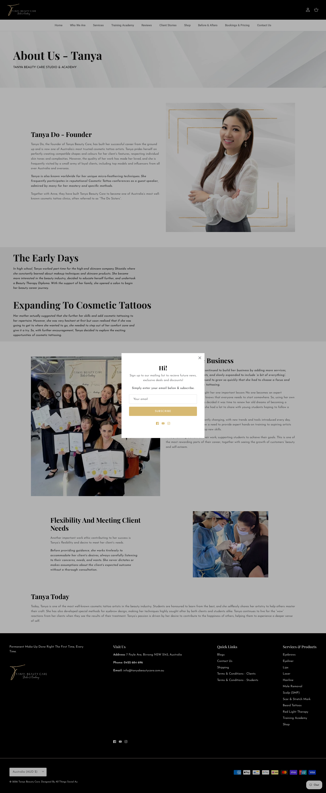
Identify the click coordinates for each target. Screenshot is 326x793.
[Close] (200, 358)
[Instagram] (168, 423)
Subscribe (163, 411)
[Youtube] (163, 423)
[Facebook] (157, 423)
